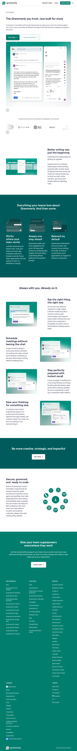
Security (8, 729)
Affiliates (8, 706)
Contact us (55, 690)
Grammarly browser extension (12, 600)
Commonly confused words (35, 631)
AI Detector (55, 594)
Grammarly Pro (33, 588)
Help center (55, 686)
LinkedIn (56, 702)
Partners (8, 709)
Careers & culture (11, 699)
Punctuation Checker (58, 670)
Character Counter (57, 626)
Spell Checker (56, 663)
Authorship (55, 648)
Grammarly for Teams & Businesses (36, 592)
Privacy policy (10, 715)
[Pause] (7, 132)
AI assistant (32, 602)
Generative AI (33, 608)
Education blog (33, 624)
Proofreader (56, 676)
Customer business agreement (11, 722)
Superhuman (12, 687)
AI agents (55, 591)
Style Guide (55, 635)
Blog (30, 618)
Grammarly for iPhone (12, 627)
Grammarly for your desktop (12, 589)
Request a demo (47, 3)
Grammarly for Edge (12, 613)
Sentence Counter (57, 632)
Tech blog (32, 621)
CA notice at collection (12, 726)
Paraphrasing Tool (57, 607)
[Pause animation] (7, 110)
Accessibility (9, 732)
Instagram (57, 696)
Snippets (54, 638)
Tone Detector (56, 619)
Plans (30, 585)
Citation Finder (56, 651)
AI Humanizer (56, 597)
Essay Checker (56, 604)
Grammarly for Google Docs (12, 620)
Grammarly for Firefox (12, 610)
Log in (56, 3)
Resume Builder (56, 660)
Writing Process (33, 615)
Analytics (54, 641)
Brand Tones (55, 645)
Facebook (57, 693)
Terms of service (11, 718)
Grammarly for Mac (11, 596)
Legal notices (10, 736)
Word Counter (56, 622)
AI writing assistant (34, 612)
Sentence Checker (57, 667)
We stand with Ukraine (12, 693)
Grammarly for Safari (12, 607)
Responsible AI (10, 696)
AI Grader (55, 654)
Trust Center (9, 712)
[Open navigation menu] (73, 3)
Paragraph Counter (57, 629)
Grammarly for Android (13, 634)
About (8, 690)
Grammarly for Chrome (13, 604)
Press (7, 702)
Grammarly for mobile (12, 624)
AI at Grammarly (34, 605)
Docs (7, 585)
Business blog (33, 627)
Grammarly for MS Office (13, 616)
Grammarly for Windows (13, 593)
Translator (55, 610)
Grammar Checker (57, 585)
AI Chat (54, 613)
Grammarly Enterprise (35, 596)
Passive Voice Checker (58, 673)
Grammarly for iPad (11, 631)
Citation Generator (57, 600)
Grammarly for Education (36, 599)
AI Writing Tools (56, 616)
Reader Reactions (57, 657)
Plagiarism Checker (57, 588)
